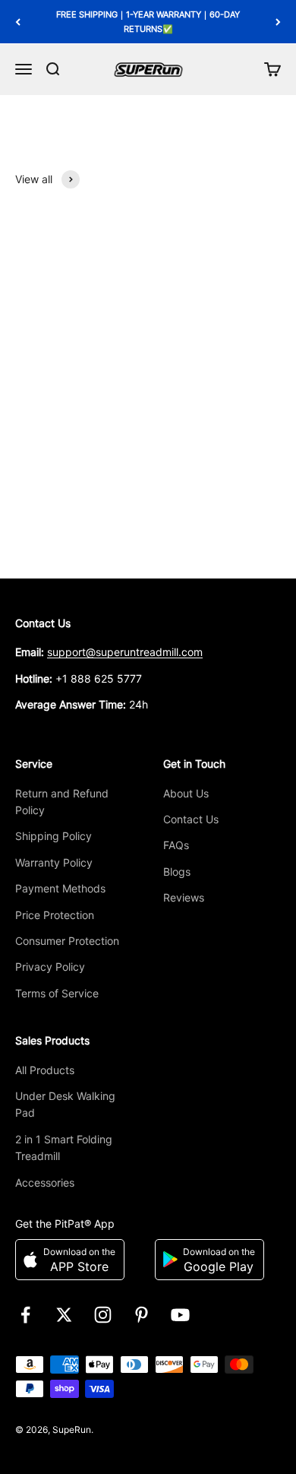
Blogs (177, 871)
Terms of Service (57, 993)
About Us (186, 793)
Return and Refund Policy (62, 801)
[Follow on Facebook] (25, 1314)
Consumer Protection (67, 940)
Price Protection (54, 914)
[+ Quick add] (261, 459)
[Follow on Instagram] (103, 1314)
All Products (44, 1069)
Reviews (183, 897)
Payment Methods (60, 888)
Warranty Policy (54, 862)
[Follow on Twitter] (64, 1314)
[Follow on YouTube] (180, 1314)
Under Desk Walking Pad (65, 1104)
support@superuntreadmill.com (125, 651)
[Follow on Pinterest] (141, 1314)
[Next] (278, 22)
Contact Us (191, 819)
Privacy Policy (50, 966)
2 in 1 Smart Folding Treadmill (63, 1147)
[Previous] (17, 22)
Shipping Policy (53, 835)
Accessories (44, 1182)
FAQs (176, 844)
